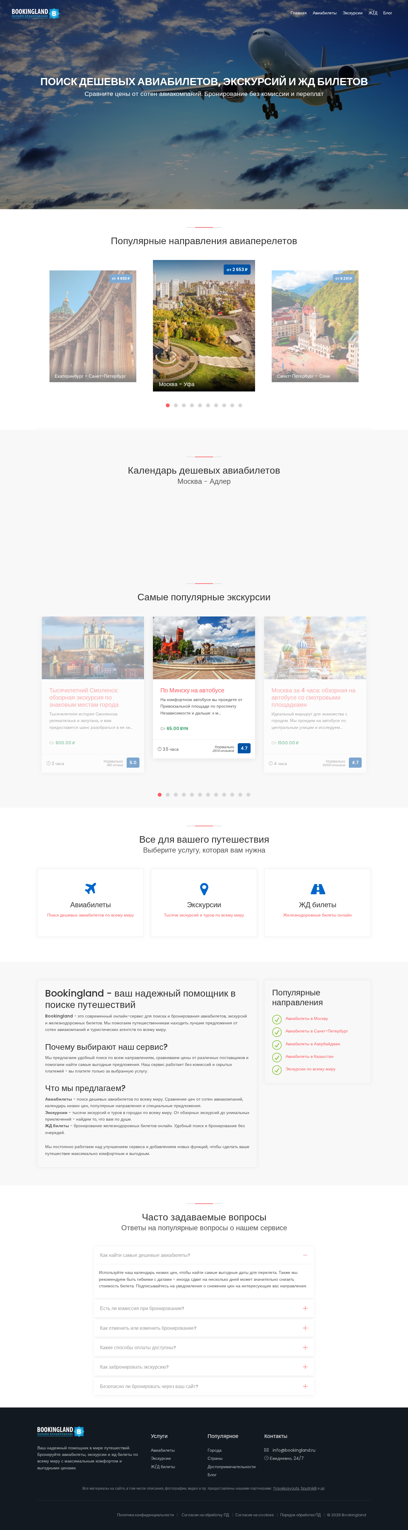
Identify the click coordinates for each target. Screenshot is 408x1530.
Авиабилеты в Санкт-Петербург (317, 1031)
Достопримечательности (232, 1467)
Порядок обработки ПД (300, 1515)
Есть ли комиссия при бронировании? (142, 1308)
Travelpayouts (286, 1488)
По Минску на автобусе (192, 690)
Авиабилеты (325, 13)
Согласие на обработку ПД (205, 1515)
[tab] (204, 1255)
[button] (168, 405)
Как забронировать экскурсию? (134, 1367)
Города (215, 1450)
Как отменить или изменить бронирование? (148, 1328)
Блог (387, 13)
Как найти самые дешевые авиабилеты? (145, 1255)
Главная (299, 13)
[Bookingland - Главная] (64, 1431)
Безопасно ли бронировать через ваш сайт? (149, 1386)
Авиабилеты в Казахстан (310, 1056)
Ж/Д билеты (163, 1467)
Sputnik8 (309, 1488)
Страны (215, 1458)
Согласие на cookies (254, 1515)
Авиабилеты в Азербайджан (313, 1044)
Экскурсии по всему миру (310, 1069)
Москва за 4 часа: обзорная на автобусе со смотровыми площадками (313, 697)
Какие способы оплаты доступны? (138, 1347)
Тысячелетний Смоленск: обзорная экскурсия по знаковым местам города (84, 697)
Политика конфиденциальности (145, 1515)
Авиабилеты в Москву (307, 1018)
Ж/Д (373, 13)
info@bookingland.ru (293, 1450)
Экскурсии (353, 13)
